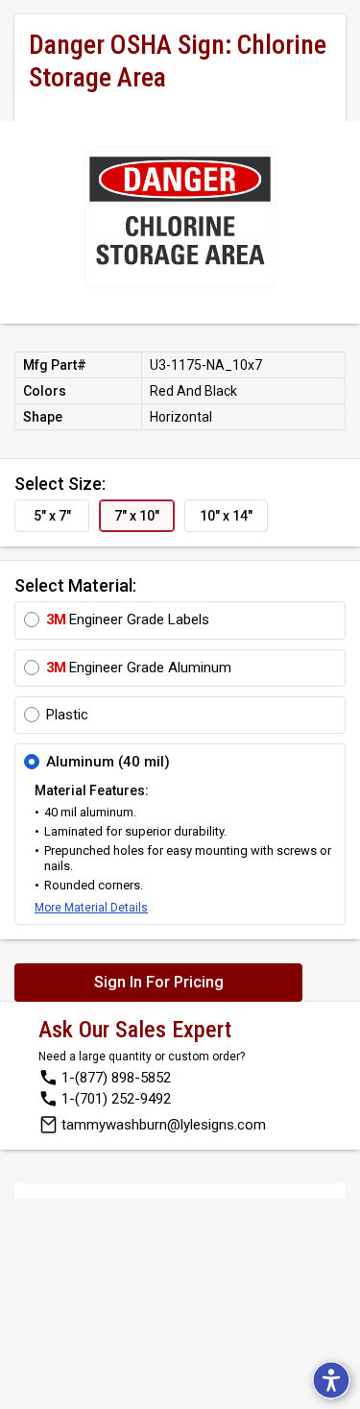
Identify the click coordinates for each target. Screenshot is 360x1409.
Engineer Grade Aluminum (138, 667)
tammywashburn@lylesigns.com (163, 1124)
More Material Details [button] (91, 907)
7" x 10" (136, 515)
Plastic (67, 714)
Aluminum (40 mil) (108, 761)
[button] (331, 1380)
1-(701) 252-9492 (116, 1098)
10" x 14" (226, 515)
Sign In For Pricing (159, 982)
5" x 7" (52, 515)
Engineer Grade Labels (127, 619)
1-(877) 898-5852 (116, 1077)
